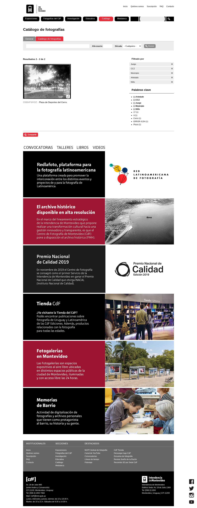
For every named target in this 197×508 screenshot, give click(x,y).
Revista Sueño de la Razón (125, 459)
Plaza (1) (137, 124)
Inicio (125, 6)
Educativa (90, 18)
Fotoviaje (88, 462)
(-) (172, 64)
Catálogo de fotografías (49, 39)
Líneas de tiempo (92, 459)
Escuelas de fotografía (123, 456)
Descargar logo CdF (122, 453)
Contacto (170, 6)
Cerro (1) (137, 118)
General (29, 39)
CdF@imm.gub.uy (38, 496)
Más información (68, 96)
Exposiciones (31, 18)
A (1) (135, 115)
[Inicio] (63, 15)
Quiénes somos (137, 6)
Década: (119, 46)
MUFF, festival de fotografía (96, 450)
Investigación (73, 18)
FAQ (161, 6)
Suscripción (152, 6)
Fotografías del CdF (52, 18)
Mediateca (122, 18)
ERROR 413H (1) (140, 121)
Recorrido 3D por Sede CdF (125, 462)
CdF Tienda (119, 450)
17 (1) (135, 112)
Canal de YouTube (92, 453)
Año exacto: (97, 46)
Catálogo (106, 18)
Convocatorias (91, 456)
